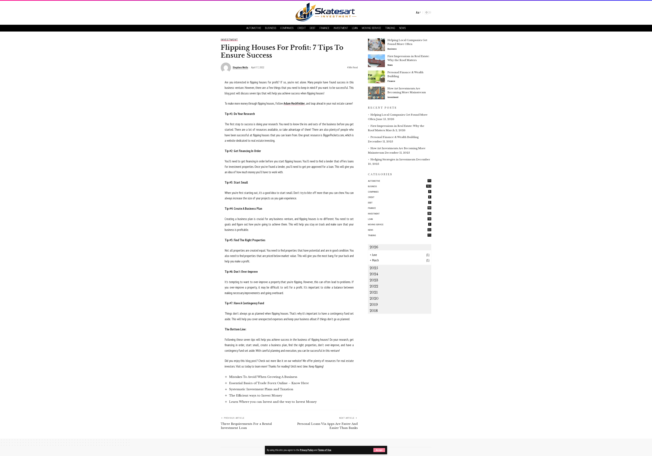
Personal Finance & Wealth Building (394, 137)
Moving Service (399, 224)
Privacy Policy (306, 450)
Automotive (399, 180)
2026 (374, 247)
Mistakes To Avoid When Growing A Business (263, 377)
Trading (399, 235)
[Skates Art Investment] (326, 12)
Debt (399, 202)
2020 (374, 298)
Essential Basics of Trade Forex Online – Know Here (269, 383)
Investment (229, 39)
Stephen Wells (240, 67)
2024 (374, 274)
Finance (391, 81)
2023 (374, 280)
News (390, 65)
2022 (374, 286)
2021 (374, 292)
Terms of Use (324, 450)
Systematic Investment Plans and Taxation (261, 389)
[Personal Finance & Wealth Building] (376, 77)
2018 (374, 311)
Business (392, 49)
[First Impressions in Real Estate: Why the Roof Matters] (376, 60)
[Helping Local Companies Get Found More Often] (376, 44)
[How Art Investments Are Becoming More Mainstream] (376, 93)
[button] (379, 450)
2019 (374, 305)
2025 (374, 268)
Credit (399, 197)
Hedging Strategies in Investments (392, 159)
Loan (399, 218)
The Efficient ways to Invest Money (255, 395)
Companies (399, 191)
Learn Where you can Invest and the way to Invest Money (273, 402)
